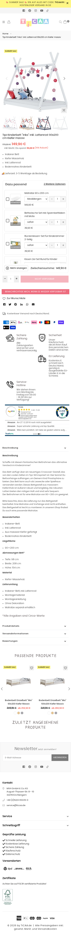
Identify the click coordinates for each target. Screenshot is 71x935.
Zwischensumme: (43, 268)
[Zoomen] (64, 110)
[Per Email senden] (33, 304)
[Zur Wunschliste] (31, 668)
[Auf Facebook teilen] (4, 304)
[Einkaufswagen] (65, 22)
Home (5, 34)
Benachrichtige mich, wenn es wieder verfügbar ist (35, 292)
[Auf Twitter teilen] (10, 304)
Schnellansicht (15, 202)
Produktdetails (10, 626)
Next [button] (64, 78)
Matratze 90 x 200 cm (36, 193)
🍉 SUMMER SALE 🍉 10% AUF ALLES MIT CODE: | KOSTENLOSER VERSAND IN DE (35, 3)
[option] (35, 82)
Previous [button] (6, 78)
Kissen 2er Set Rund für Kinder (40, 259)
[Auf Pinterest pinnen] (15, 304)
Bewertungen (10, 641)
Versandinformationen (15, 634)
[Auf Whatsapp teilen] (27, 304)
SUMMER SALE (11, 51)
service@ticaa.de (16, 805)
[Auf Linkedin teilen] (21, 304)
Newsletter (36, 749)
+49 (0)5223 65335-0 (17, 800)
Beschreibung (10, 448)
